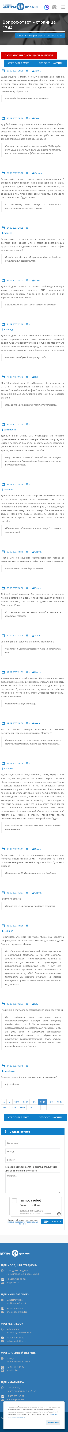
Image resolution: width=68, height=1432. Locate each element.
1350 (30, 1107)
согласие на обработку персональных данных (22, 1223)
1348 (13, 1107)
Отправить (54, 1221)
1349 (22, 1107)
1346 (59, 1101)
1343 (33, 1101)
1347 (5, 1107)
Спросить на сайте (51, 63)
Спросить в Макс (18, 63)
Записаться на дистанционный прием (29, 55)
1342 (25, 1101)
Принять (53, 1422)
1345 (50, 1101)
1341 (16, 1101)
